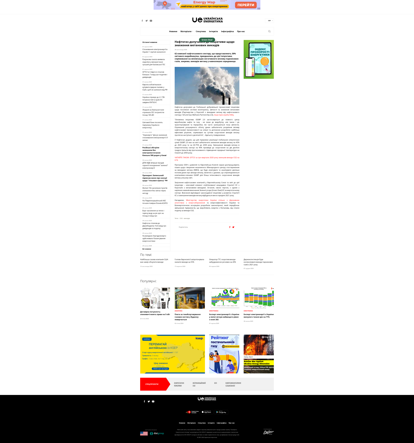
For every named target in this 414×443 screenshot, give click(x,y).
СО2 (181, 218)
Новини (173, 31)
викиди (187, 218)
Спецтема (201, 31)
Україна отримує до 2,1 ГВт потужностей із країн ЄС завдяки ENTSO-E (153, 100)
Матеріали (185, 31)
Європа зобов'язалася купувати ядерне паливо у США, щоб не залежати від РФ (154, 87)
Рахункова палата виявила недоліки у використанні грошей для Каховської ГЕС (153, 62)
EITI (215, 383)
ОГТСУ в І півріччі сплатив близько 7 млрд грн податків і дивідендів (154, 74)
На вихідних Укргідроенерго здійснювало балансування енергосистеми (154, 238)
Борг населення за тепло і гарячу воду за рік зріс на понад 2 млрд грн (153, 213)
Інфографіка (227, 31)
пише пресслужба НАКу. (224, 115)
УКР (269, 21)
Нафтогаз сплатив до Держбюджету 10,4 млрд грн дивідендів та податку (154, 226)
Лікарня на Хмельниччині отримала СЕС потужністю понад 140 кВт (153, 112)
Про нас (241, 31)
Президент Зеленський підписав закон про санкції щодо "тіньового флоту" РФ (155, 178)
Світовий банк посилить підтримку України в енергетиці (152, 125)
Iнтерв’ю (213, 31)
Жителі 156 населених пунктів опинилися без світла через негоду (154, 190)
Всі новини (146, 249)
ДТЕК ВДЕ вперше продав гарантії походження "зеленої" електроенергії (155, 165)
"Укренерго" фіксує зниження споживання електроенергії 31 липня (155, 137)
